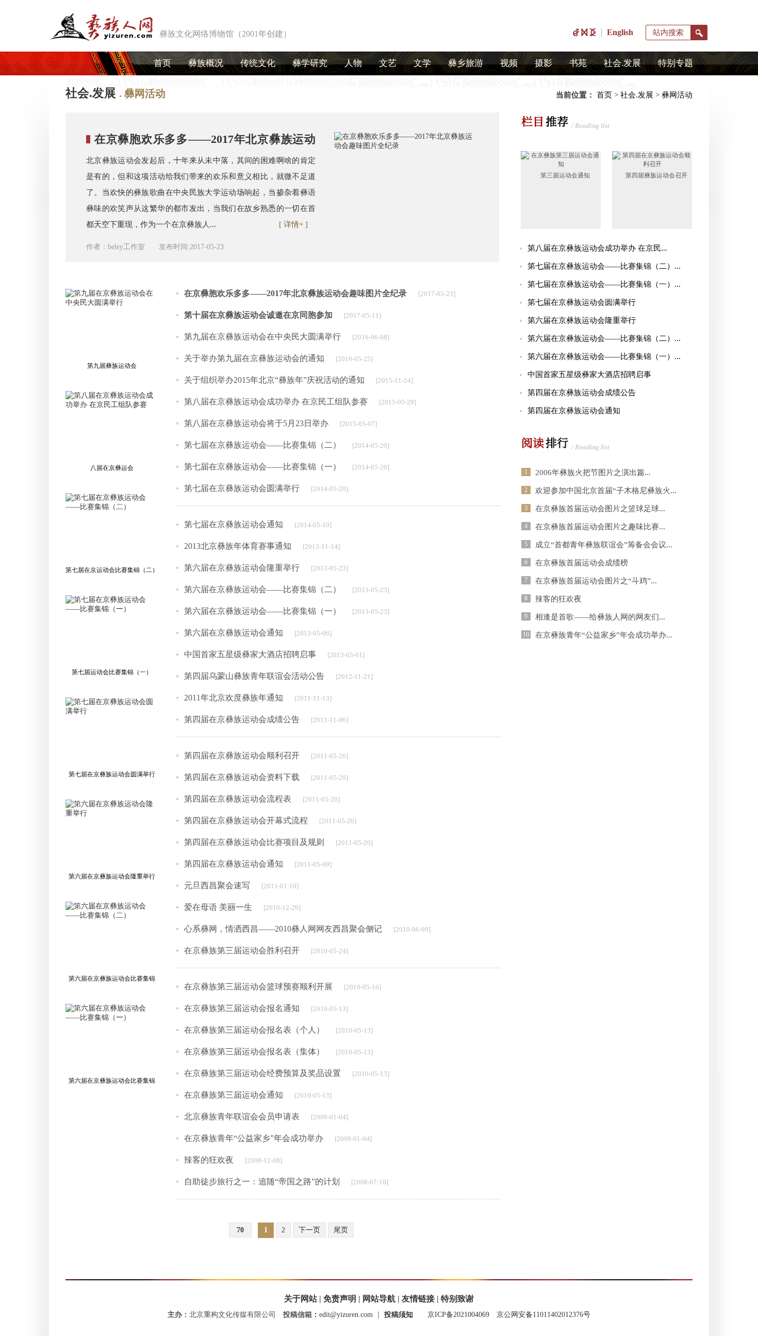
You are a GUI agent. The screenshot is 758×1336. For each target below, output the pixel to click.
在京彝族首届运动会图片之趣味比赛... (600, 527)
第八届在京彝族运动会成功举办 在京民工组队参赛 (276, 401)
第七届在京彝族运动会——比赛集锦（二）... (604, 266)
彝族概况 (205, 63)
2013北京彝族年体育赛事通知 (237, 546)
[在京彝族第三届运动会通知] (561, 164)
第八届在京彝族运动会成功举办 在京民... (597, 248)
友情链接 (418, 1298)
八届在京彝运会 (112, 467)
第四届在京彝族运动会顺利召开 (242, 755)
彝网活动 (677, 95)
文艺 (388, 63)
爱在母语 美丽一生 (218, 907)
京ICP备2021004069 (458, 1314)
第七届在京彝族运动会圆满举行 (112, 774)
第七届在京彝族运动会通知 (233, 524)
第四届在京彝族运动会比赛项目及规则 (254, 842)
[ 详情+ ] (293, 224)
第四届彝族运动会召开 (656, 175)
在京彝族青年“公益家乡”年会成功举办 (253, 1138)
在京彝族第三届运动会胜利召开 (242, 950)
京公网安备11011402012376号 (543, 1314)
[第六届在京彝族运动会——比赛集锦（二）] (111, 936)
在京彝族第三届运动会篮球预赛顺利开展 (258, 986)
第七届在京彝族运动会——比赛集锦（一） (262, 466)
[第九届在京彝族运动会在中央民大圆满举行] (111, 324)
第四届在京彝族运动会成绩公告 (242, 719)
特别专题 (675, 63)
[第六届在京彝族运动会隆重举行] (111, 834)
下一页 (309, 1230)
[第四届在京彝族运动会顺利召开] (652, 164)
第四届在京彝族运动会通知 (233, 863)
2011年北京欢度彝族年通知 (233, 697)
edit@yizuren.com (346, 1314)
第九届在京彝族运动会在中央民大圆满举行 (262, 336)
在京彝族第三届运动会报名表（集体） (254, 1051)
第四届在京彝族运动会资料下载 (242, 777)
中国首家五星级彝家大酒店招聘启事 (250, 654)
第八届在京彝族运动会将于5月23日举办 (256, 423)
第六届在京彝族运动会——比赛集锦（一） (262, 611)
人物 (353, 63)
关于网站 (300, 1298)
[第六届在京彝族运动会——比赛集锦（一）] (111, 1038)
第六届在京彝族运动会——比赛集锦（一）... (604, 356)
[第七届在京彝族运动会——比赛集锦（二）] (111, 528)
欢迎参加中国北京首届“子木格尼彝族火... (606, 490)
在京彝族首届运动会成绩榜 (581, 563)
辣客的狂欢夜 (209, 1159)
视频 (509, 63)
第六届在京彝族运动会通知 (233, 632)
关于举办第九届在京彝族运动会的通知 (254, 358)
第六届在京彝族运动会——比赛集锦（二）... (604, 338)
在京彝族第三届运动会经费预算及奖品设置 (262, 1073)
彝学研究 (309, 63)
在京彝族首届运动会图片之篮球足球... (600, 508)
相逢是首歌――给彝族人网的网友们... (600, 617)
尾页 (341, 1230)
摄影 (543, 63)
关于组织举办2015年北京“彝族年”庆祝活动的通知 (274, 380)
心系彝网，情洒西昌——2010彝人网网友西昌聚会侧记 (283, 928)
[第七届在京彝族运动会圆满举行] (111, 732)
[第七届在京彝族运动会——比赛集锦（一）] (111, 630)
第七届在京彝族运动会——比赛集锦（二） (262, 445)
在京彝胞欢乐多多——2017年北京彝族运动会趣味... (201, 145)
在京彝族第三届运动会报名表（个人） (254, 1029)
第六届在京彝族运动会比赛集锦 (112, 1080)
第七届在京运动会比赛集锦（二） (111, 570)
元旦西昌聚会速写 (217, 885)
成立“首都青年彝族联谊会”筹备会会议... (603, 545)
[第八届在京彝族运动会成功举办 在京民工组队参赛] (111, 426)
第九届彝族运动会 (112, 365)
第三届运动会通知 (565, 175)
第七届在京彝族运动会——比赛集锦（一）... (604, 284)
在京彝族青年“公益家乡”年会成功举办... (603, 635)
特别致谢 (457, 1298)
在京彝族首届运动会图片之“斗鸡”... (596, 581)
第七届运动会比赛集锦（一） (112, 672)
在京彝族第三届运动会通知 (233, 1094)
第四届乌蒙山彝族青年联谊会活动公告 (254, 676)
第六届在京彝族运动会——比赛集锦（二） (262, 589)
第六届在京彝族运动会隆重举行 (112, 876)
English (620, 32)
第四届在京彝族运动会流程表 (237, 798)
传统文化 (257, 63)
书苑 (578, 63)
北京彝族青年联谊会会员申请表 (242, 1116)
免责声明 (339, 1298)
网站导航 (379, 1298)
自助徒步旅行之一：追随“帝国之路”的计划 (262, 1181)
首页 (162, 63)
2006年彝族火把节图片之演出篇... (593, 472)
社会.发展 (622, 63)
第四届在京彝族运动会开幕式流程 (246, 820)
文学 (422, 63)
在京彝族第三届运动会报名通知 (242, 1008)
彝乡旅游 (465, 63)
